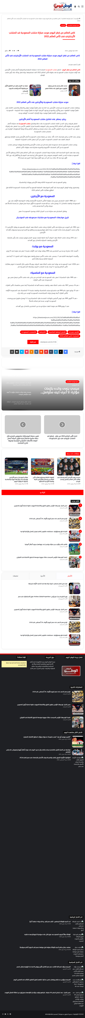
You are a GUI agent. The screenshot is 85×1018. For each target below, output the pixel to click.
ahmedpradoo (49, 1014)
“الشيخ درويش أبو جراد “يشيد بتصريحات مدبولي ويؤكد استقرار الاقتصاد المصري (46, 737)
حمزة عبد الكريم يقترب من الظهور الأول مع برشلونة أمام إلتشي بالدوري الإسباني (16, 88)
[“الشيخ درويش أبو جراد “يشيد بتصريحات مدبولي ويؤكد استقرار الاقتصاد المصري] (77, 741)
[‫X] (61, 352)
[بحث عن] (79, 7)
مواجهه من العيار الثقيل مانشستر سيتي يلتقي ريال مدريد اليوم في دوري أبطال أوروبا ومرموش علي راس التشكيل (38, 751)
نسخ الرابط (33, 342)
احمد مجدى (73, 332)
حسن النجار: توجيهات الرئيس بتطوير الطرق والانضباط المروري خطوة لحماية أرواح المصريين (40, 506)
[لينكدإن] (56, 352)
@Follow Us (21, 657)
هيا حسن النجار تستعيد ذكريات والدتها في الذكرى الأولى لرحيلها (47, 584)
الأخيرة (43, 576)
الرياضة (63, 25)
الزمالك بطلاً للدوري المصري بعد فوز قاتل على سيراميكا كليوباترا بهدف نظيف (47, 934)
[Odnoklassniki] (31, 352)
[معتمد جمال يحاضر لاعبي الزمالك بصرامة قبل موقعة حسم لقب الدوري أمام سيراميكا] (77, 952)
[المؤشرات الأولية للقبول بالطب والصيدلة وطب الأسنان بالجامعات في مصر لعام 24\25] (77, 835)
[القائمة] (82, 7)
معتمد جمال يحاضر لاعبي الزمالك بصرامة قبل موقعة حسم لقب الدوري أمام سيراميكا (45, 947)
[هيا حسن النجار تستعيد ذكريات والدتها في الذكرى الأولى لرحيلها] (74, 588)
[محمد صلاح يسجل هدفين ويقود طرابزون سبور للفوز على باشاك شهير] (74, 90)
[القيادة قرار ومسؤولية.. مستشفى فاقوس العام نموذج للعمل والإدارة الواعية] (74, 536)
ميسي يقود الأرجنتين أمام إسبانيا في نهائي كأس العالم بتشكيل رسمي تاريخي (68, 479)
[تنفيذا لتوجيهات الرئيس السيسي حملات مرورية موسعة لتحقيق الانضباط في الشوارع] (74, 562)
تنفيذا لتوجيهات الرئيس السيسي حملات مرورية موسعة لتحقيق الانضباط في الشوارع (42, 557)
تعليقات (15, 576)
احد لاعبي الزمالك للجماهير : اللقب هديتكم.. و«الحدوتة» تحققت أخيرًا (50, 921)
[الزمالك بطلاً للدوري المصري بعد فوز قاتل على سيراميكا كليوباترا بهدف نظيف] (77, 939)
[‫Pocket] (27, 352)
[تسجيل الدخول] (75, 7)
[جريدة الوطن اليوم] (63, 6)
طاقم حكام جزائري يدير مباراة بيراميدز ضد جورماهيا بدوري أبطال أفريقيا (46, 544)
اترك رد (42, 492)
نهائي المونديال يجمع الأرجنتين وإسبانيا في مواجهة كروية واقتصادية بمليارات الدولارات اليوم (16, 479)
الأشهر (69, 576)
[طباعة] (12, 352)
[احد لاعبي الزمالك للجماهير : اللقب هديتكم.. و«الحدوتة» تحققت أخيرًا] (77, 926)
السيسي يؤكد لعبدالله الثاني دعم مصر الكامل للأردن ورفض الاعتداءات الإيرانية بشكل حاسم (43, 967)
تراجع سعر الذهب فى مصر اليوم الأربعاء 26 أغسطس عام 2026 (48, 518)
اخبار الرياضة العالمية (67, 18)
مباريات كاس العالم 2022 (69, 336)
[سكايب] (22, 352)
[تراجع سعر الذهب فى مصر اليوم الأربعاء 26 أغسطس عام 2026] (74, 523)
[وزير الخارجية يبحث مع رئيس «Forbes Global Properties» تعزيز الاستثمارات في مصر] (74, 601)
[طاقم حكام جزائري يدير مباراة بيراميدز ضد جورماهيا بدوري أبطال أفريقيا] (74, 549)
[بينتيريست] (46, 352)
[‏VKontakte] (36, 352)
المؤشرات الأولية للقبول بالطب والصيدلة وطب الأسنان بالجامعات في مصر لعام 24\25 (45, 757)
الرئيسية (76, 18)
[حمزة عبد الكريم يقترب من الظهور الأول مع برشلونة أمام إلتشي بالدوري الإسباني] (35, 90)
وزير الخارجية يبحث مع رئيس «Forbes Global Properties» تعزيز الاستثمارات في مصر (42, 596)
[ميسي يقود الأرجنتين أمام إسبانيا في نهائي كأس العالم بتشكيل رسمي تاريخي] (68, 466)
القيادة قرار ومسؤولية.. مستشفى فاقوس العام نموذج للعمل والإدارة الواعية (43, 531)
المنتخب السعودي (28, 332)
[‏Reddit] (41, 352)
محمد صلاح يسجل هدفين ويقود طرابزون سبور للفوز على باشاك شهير (56, 87)
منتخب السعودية (51, 70)
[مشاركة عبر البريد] (17, 352)
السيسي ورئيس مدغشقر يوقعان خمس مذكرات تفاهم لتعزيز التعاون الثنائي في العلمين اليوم (41, 979)
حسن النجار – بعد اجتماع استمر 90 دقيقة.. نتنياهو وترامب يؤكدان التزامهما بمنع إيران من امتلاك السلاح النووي (37, 992)
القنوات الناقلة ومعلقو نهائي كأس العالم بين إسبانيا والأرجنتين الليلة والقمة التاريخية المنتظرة (43, 479)
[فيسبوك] (66, 352)
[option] (42, 389)
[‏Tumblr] (51, 352)
